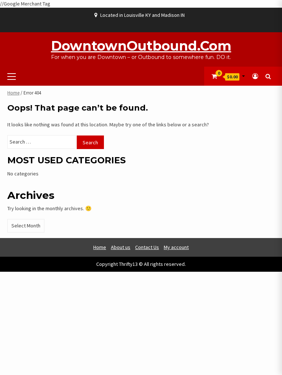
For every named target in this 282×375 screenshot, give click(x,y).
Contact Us (147, 247)
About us (120, 247)
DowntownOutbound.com (141, 46)
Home (13, 93)
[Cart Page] (214, 76)
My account (176, 247)
